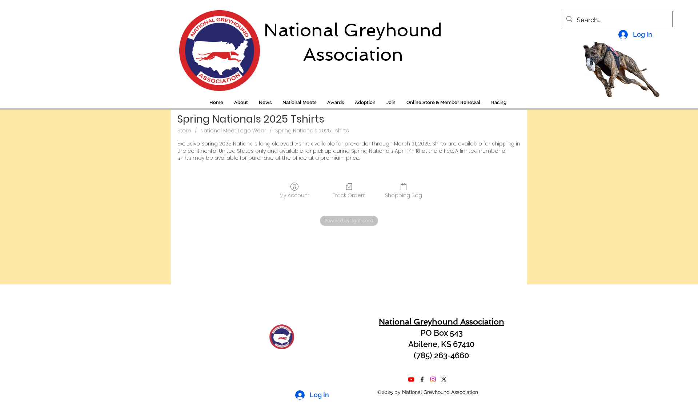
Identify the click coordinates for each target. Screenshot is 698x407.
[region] (214, 47)
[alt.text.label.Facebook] (422, 379)
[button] (499, 102)
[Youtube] (411, 379)
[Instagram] (433, 379)
